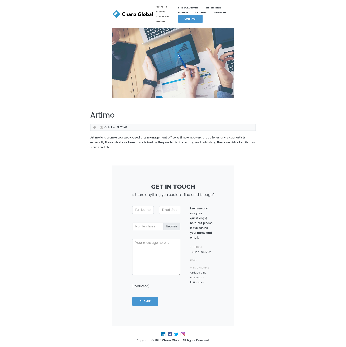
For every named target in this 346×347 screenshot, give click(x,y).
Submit (145, 301)
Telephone (196, 247)
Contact (190, 18)
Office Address (200, 267)
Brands (183, 12)
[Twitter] (176, 335)
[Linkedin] (163, 335)
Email (193, 259)
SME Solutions (188, 7)
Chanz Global (171, 340)
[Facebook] (170, 335)
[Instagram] (183, 335)
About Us (220, 12)
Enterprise (213, 7)
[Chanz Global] (132, 14)
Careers (201, 12)
